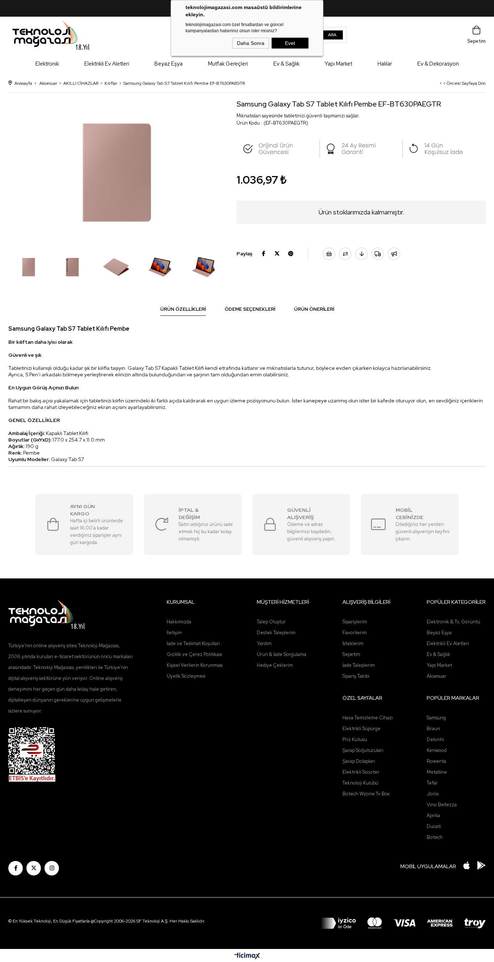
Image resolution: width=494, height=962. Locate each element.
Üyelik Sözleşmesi (186, 676)
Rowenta (436, 761)
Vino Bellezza (442, 805)
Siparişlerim (354, 622)
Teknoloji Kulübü (360, 783)
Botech (435, 837)
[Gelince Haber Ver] (394, 253)
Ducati (434, 826)
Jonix (433, 794)
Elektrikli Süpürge (361, 728)
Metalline (437, 772)
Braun (433, 728)
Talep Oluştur (271, 622)
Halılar (385, 63)
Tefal (432, 783)
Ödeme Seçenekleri (250, 309)
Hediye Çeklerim (275, 665)
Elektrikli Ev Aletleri (106, 63)
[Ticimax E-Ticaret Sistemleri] (247, 956)
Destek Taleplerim (276, 633)
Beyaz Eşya (168, 63)
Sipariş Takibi (355, 676)
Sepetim (351, 654)
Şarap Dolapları (358, 761)
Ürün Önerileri (314, 309)
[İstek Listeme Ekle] (329, 253)
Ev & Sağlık (286, 63)
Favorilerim (354, 633)
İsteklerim (352, 643)
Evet (290, 43)
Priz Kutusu (354, 739)
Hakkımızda (179, 622)
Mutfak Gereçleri (228, 63)
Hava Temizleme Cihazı (367, 718)
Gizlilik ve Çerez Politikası (194, 654)
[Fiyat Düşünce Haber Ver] (361, 253)
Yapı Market (338, 63)
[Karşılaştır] (345, 253)
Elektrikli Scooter (360, 772)
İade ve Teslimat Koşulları (193, 643)
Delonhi (435, 739)
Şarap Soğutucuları (362, 750)
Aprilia (433, 815)
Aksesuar (436, 676)
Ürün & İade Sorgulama (281, 654)
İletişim (174, 633)
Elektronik (47, 63)
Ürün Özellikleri (183, 309)
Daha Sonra (250, 43)
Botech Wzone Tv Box (365, 794)
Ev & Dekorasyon (438, 63)
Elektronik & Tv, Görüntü (453, 622)
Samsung (436, 718)
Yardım (264, 643)
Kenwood (437, 750)
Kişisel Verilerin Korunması (195, 665)
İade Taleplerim (358, 665)
